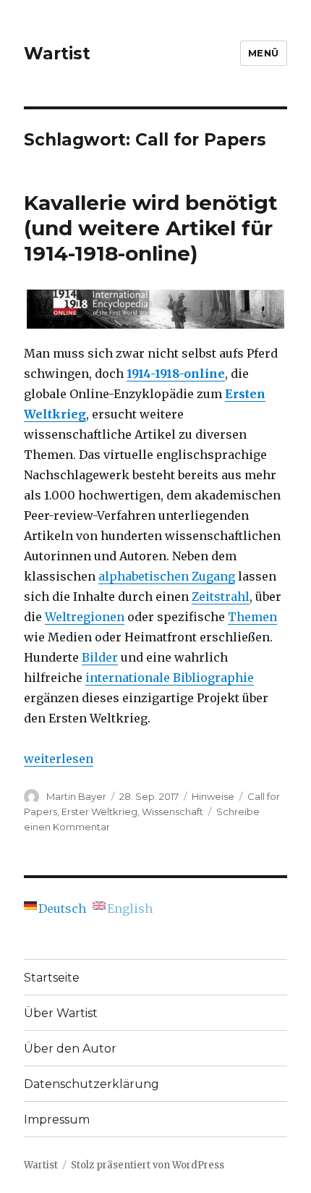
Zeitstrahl (221, 596)
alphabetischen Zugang (166, 576)
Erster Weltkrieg (99, 811)
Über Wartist (61, 1013)
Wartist (57, 53)
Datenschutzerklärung (91, 1084)
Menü (263, 53)
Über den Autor (70, 1048)
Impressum (57, 1119)
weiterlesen (58, 758)
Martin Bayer (76, 796)
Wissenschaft (172, 811)
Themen (252, 617)
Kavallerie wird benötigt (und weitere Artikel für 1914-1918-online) (151, 228)
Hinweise (213, 796)
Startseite (52, 978)
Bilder (100, 657)
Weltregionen (84, 617)
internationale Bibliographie (169, 677)
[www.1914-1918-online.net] (155, 309)
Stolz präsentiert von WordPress (147, 1165)
